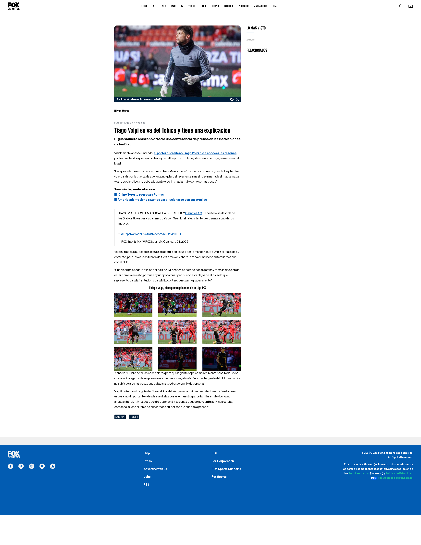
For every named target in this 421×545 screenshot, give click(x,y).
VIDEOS (191, 5)
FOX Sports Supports (226, 469)
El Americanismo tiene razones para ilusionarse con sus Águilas (160, 199)
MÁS (173, 5)
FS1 (146, 484)
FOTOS (204, 5)
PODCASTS (243, 5)
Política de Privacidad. (399, 473)
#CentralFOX (193, 213)
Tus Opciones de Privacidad (395, 478)
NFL (155, 5)
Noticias (140, 123)
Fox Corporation (223, 461)
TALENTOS (229, 5)
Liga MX (128, 123)
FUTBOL (144, 5)
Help (147, 453)
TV (182, 5)
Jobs (147, 476)
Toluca (134, 417)
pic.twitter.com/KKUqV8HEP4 (162, 234)
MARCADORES (260, 5)
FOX (215, 453)
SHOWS (215, 5)
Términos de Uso (359, 473)
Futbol (118, 123)
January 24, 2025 (177, 241)
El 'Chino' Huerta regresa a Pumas (139, 194)
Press (148, 461)
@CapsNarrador (131, 234)
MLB (164, 5)
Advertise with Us (155, 469)
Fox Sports (219, 476)
